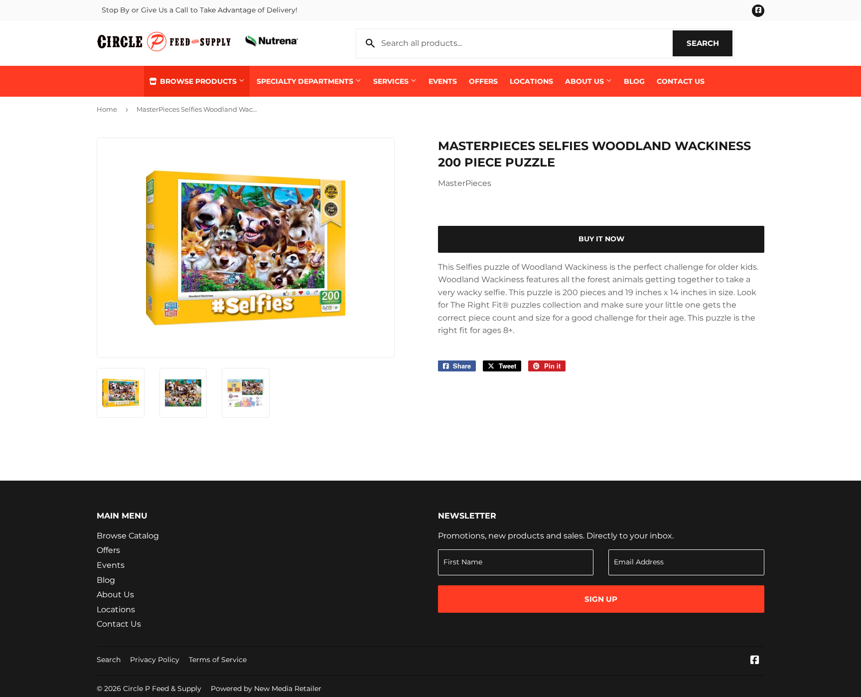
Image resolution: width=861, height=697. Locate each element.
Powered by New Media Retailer (266, 689)
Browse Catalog (128, 535)
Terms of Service (218, 660)
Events (443, 81)
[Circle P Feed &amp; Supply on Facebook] (754, 661)
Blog (634, 81)
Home (107, 109)
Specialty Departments (306, 81)
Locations (531, 81)
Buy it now (601, 238)
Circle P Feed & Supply (162, 689)
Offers (483, 81)
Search (709, 43)
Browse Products (198, 81)
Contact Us (681, 81)
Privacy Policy (154, 660)
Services (392, 81)
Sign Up (600, 599)
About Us (585, 81)
